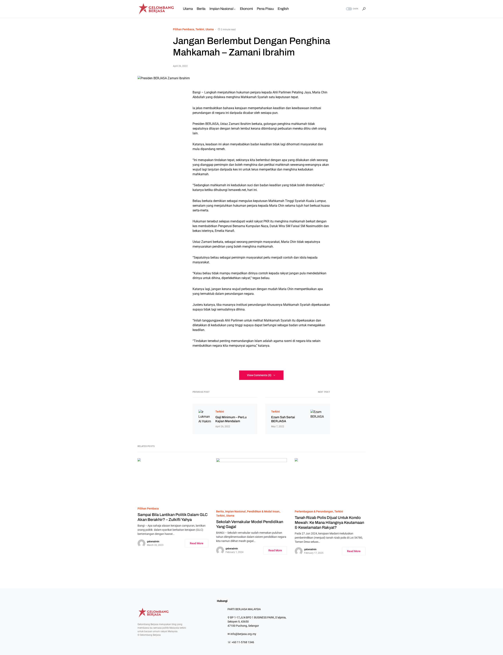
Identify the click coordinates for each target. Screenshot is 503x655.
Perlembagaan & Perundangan (314, 511)
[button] (351, 9)
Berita (220, 511)
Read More (196, 543)
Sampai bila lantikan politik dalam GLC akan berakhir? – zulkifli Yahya (173, 517)
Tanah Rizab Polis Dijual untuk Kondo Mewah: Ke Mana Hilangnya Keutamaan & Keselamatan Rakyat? (329, 522)
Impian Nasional (235, 511)
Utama (210, 29)
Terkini (200, 29)
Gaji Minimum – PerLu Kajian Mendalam (231, 419)
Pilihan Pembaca (183, 29)
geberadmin (153, 541)
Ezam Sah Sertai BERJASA (283, 419)
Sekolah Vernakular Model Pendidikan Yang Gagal (249, 524)
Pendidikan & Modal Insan (263, 511)
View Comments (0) (259, 375)
